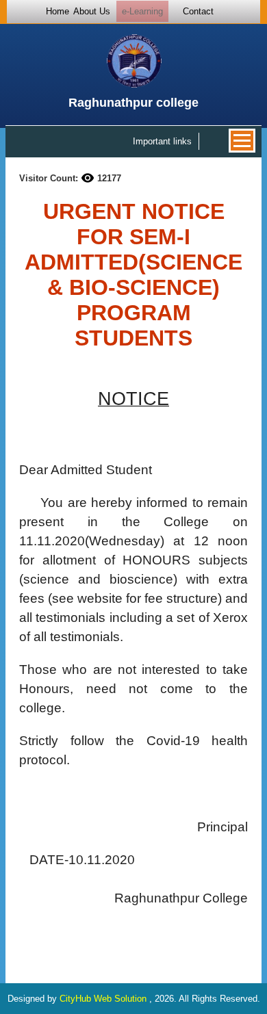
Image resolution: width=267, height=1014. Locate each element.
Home (57, 11)
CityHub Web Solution (104, 998)
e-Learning (142, 11)
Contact (198, 11)
